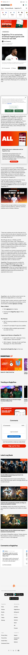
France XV (12, 116)
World (15, 622)
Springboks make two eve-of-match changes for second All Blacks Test (10, 554)
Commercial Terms (5, 643)
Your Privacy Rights (13, 107)
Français (16, 628)
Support (15, 635)
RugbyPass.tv (17, 609)
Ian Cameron (7, 41)
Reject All (9, 110)
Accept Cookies (19, 110)
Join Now (16, 606)
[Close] (25, 97)
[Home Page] (6, 5)
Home (2, 606)
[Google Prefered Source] (21, 68)
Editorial (16, 642)
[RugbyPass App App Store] (9, 594)
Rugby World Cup (10, 264)
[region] (14, 105)
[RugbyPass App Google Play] (19, 594)
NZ (14, 625)
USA (2, 79)
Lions (9, 298)
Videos (2, 617)
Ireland (9, 184)
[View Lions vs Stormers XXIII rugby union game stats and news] (4, 14)
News (2, 8)
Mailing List (16, 612)
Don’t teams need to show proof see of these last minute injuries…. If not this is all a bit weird (11, 560)
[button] (26, 8)
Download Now (14, 161)
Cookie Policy (4, 640)
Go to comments (7, 564)
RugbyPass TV (18, 8)
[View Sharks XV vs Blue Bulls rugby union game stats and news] (12, 14)
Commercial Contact (16, 638)
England (17, 75)
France (24, 75)
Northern (16, 617)
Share (14, 68)
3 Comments (7, 68)
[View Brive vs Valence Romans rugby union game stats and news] (20, 14)
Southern (16, 620)
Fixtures (3, 609)
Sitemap (3, 620)
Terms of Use (4, 638)
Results (2, 612)
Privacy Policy (4, 635)
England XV (6, 116)
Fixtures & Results (9, 8)
